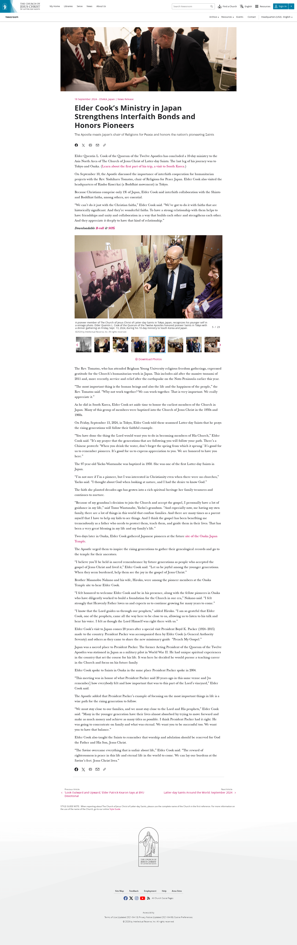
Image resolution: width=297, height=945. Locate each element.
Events (239, 16)
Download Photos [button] (150, 359)
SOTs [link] (111, 228)
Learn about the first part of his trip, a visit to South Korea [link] (143, 166)
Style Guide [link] (114, 809)
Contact (252, 16)
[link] (76, 769)
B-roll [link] (100, 228)
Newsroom (12, 17)
